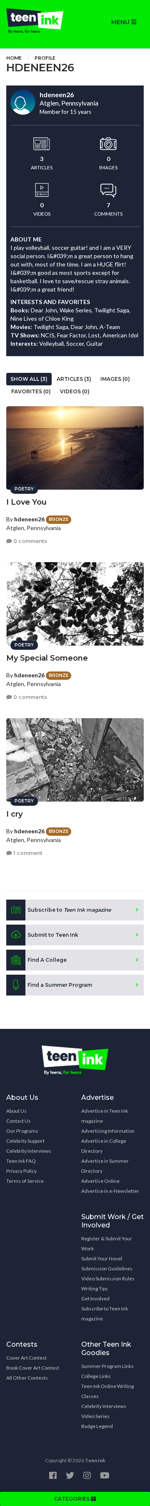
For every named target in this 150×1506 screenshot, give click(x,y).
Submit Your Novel (101, 1258)
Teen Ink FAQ (21, 1161)
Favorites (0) (31, 391)
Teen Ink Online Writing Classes (107, 1391)
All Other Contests (27, 1378)
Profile (45, 58)
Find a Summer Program (60, 985)
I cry (14, 814)
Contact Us (18, 1121)
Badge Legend (97, 1426)
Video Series (95, 1416)
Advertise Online (100, 1181)
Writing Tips (94, 1288)
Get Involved (95, 1298)
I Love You (26, 502)
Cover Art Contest (26, 1358)
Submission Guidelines (106, 1268)
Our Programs (22, 1131)
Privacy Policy (21, 1171)
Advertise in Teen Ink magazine (104, 1116)
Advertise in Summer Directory (105, 1166)
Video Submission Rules (108, 1278)
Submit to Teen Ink (53, 935)
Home (14, 58)
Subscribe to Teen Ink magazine (104, 1313)
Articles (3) (74, 379)
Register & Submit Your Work (106, 1243)
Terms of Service (25, 1181)
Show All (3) (29, 379)
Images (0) (115, 379)
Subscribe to (69, 910)
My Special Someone (47, 658)
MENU (121, 22)
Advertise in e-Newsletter (110, 1191)
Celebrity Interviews (28, 1151)
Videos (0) (75, 391)
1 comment (27, 853)
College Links (96, 1376)
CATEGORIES (72, 1499)
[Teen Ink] (37, 20)
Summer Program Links (107, 1366)
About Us (16, 1111)
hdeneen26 (29, 519)
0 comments (29, 541)
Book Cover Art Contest (32, 1368)
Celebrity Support (25, 1141)
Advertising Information (108, 1131)
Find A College (47, 960)
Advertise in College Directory (103, 1146)
